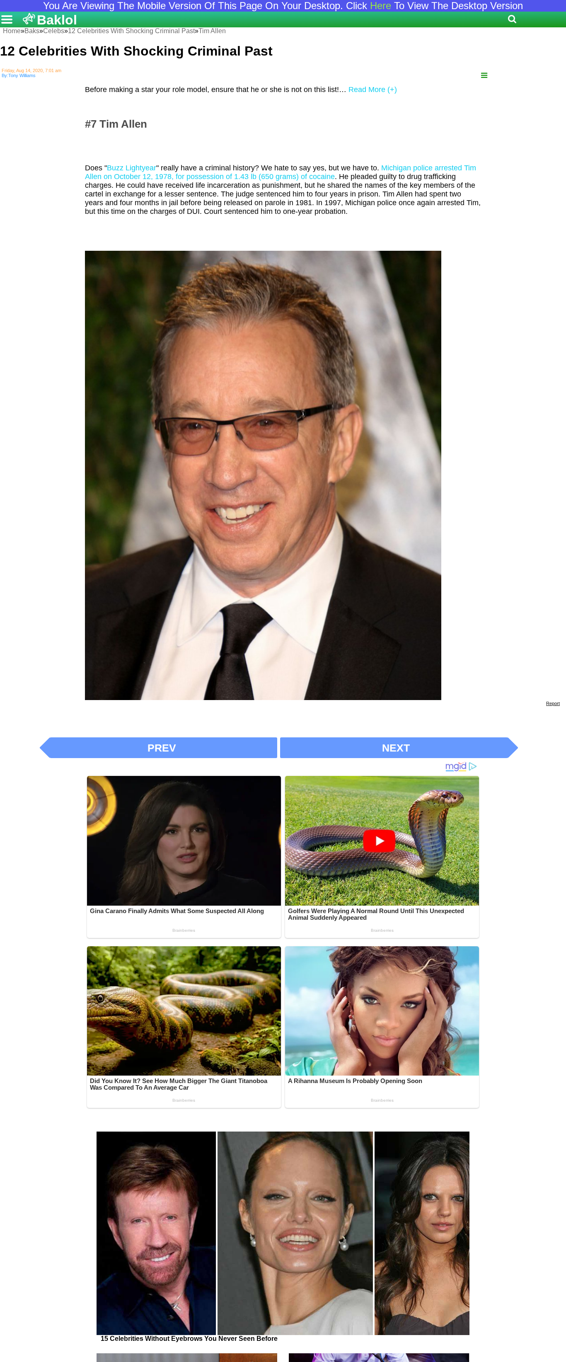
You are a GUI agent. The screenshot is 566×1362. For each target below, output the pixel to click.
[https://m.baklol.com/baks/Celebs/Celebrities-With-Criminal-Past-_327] (484, 75)
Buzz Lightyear (131, 168)
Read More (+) (372, 89)
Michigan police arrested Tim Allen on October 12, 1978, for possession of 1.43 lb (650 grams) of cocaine (280, 172)
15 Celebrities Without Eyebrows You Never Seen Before (189, 1338)
